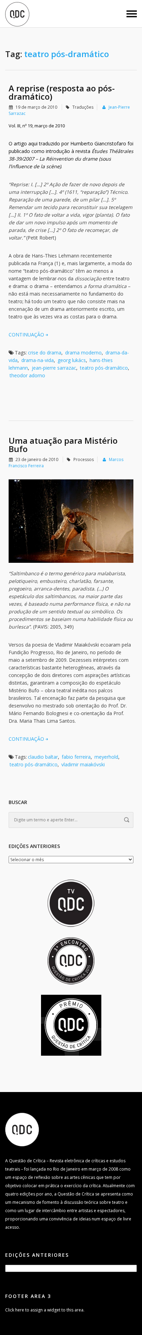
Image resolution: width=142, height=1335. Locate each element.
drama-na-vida (37, 360)
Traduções (82, 107)
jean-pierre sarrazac (54, 367)
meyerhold (106, 757)
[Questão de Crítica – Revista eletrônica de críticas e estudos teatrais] (17, 14)
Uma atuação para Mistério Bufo (63, 444)
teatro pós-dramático (104, 367)
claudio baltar (43, 757)
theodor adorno (27, 375)
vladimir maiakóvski (83, 764)
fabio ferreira (76, 757)
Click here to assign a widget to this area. (44, 1310)
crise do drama (44, 352)
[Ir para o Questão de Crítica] (22, 1129)
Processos (83, 459)
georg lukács (72, 360)
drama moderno (83, 352)
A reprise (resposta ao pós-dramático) (62, 92)
